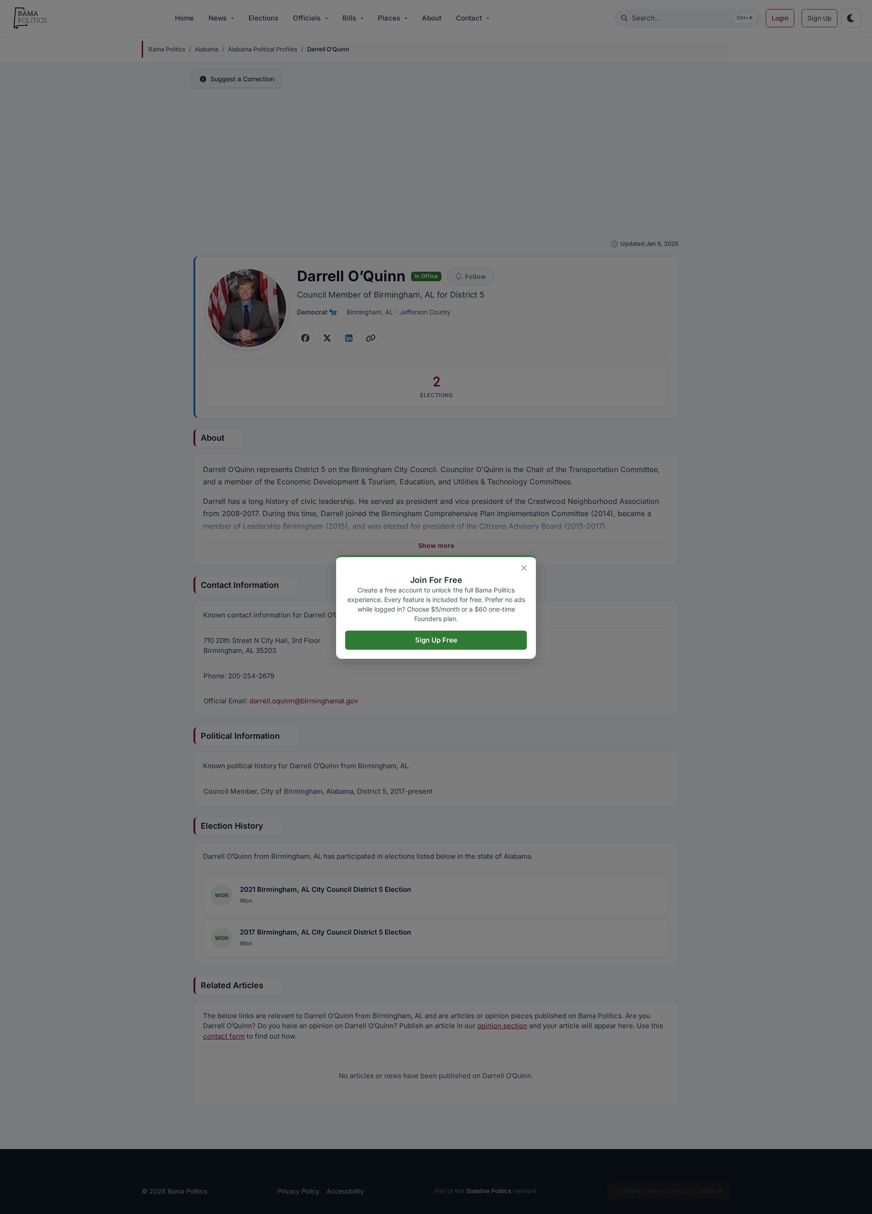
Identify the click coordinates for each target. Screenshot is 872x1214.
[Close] (524, 568)
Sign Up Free (436, 640)
